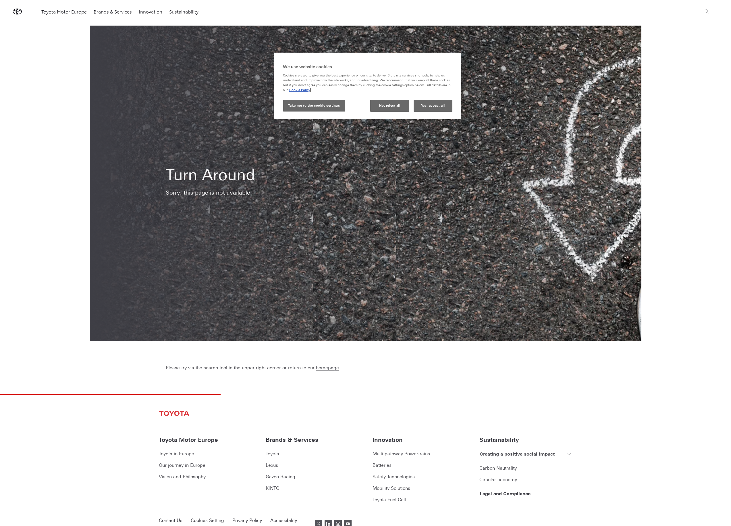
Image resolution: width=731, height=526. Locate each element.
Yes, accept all (433, 105)
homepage (327, 367)
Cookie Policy (299, 90)
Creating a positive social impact (517, 453)
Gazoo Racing (280, 476)
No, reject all (389, 105)
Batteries (382, 465)
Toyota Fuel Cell (389, 499)
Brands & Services (113, 11)
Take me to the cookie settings (314, 105)
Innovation (150, 11)
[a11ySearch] (707, 11)
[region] (367, 86)
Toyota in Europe (176, 453)
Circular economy (498, 479)
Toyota (272, 453)
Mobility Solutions (391, 488)
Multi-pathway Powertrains (401, 453)
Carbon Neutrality (498, 468)
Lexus (272, 465)
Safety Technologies (394, 476)
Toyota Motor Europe (64, 11)
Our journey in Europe (182, 465)
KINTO (272, 488)
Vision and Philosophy (182, 476)
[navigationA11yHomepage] (17, 11)
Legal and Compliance (505, 493)
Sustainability (183, 11)
